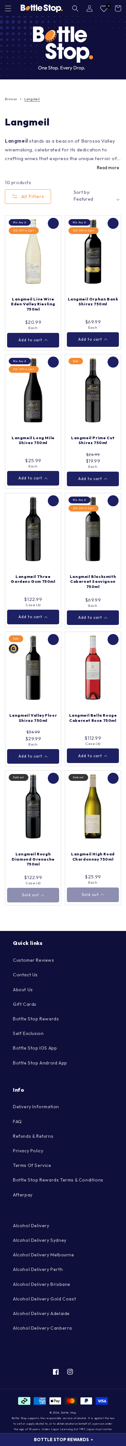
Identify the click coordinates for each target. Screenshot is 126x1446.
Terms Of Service (32, 1165)
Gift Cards (25, 1004)
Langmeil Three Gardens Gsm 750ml (33, 579)
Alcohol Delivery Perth (38, 1269)
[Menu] (8, 8)
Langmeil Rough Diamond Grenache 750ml (33, 859)
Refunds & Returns (33, 1136)
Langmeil (32, 99)
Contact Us (25, 975)
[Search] (75, 8)
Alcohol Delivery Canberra (42, 1328)
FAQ (17, 1121)
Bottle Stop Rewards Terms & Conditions (58, 1180)
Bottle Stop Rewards (36, 1019)
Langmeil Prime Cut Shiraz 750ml (93, 440)
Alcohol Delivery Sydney (40, 1240)
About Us (23, 990)
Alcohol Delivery (31, 1226)
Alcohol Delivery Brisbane (41, 1284)
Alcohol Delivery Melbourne (43, 1255)
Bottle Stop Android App (40, 1063)
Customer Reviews (33, 960)
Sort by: (82, 192)
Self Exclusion (28, 1033)
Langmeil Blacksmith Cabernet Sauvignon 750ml (93, 581)
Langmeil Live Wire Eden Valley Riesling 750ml (33, 304)
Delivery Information (36, 1107)
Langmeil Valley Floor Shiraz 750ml (33, 718)
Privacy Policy (28, 1151)
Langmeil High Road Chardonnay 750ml (93, 857)
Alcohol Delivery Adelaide (41, 1313)
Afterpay (23, 1195)
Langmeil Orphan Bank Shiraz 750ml (93, 302)
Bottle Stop (68, 1412)
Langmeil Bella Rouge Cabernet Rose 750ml (93, 718)
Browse (11, 99)
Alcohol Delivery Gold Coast (44, 1299)
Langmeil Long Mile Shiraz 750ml (33, 440)
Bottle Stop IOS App (35, 1048)
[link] (63, 47)
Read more (108, 167)
